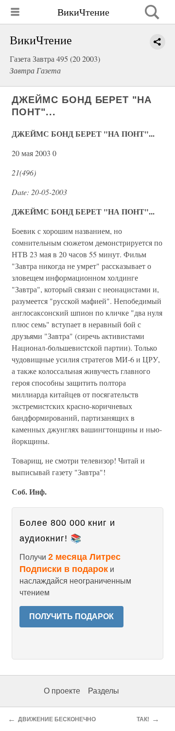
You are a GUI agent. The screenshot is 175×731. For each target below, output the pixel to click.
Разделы (103, 691)
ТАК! (143, 719)
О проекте (62, 691)
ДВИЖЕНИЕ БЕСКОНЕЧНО (57, 719)
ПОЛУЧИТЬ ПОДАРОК (71, 616)
